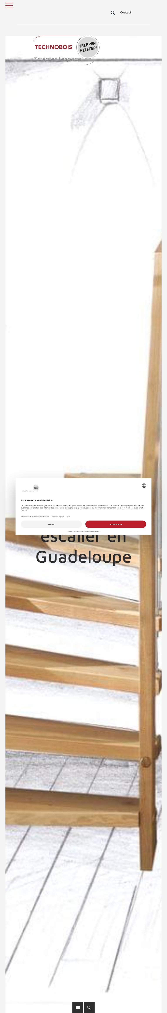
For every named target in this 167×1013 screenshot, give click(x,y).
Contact (125, 12)
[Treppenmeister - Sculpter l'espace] (66, 50)
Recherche (110, 13)
